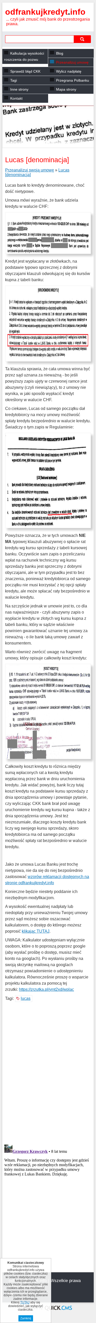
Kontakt (16, 98)
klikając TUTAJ (35, 931)
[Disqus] (47, 1074)
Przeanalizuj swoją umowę (29, 170)
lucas (25, 998)
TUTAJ (24, 1302)
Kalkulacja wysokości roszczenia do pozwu (24, 56)
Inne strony (19, 89)
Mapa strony (66, 89)
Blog (59, 53)
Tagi (13, 80)
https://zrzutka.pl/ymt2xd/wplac (46, 989)
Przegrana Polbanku (72, 80)
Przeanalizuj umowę (72, 62)
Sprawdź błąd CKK (25, 71)
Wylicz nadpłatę (68, 71)
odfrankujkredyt (45, 11)
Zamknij (25, 1318)
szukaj (82, 39)
